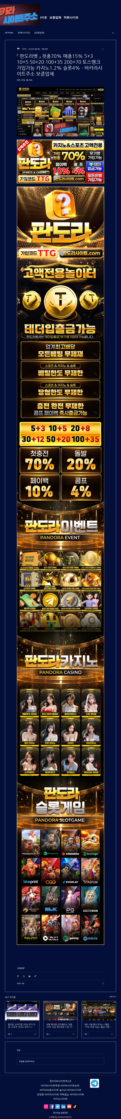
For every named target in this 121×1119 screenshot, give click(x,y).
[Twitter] (57, 1106)
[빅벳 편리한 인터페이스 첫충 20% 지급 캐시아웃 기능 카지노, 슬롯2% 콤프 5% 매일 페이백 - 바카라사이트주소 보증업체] (60, 1010)
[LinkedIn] (63, 1106)
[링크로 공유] (35, 976)
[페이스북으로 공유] (18, 976)
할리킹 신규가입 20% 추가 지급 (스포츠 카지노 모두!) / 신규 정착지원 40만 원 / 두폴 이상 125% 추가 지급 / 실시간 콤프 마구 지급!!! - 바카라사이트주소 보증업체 (22, 1025)
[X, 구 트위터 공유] (24, 976)
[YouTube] (69, 1106)
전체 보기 (112, 997)
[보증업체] (39, 32)
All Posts (9, 32)
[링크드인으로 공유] (29, 976)
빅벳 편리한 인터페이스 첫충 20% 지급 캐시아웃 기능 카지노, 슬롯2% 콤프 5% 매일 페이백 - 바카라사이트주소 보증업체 (60, 1025)
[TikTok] (75, 1106)
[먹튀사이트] (24, 32)
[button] (113, 33)
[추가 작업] (102, 49)
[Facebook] (52, 1106)
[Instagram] (46, 1106)
